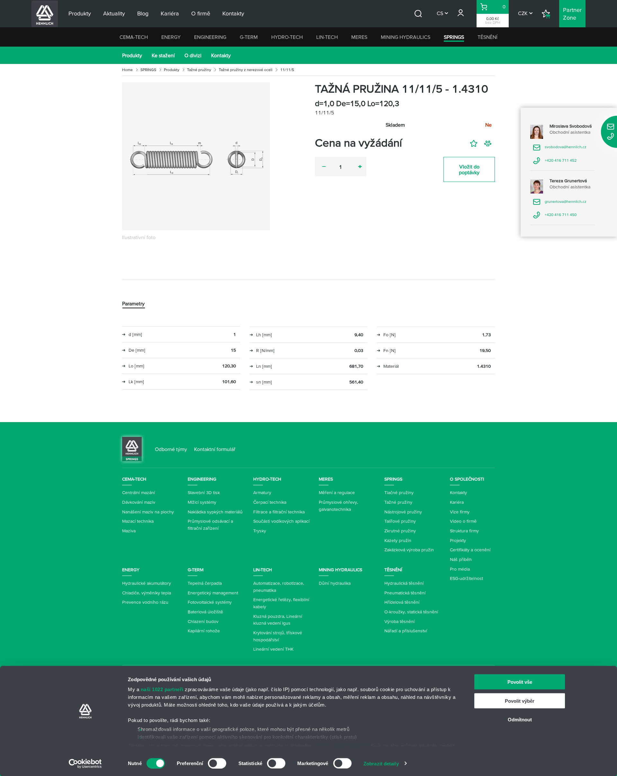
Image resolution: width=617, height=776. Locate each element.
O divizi (192, 55)
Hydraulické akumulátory (146, 583)
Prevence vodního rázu (145, 602)
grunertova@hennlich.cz (559, 203)
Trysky (259, 530)
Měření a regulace (337, 492)
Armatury (262, 492)
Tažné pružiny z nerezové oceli (246, 70)
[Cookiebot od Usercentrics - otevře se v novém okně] (85, 763)
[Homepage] (132, 448)
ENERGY (171, 37)
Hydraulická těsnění (404, 583)
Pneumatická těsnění (404, 592)
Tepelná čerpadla (205, 583)
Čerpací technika (269, 502)
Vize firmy (459, 511)
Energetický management (213, 592)
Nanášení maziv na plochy (148, 511)
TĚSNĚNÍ (487, 37)
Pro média (460, 569)
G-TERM (249, 37)
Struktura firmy (464, 530)
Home (127, 70)
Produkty (132, 55)
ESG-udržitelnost (466, 578)
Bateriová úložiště (205, 611)
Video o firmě (463, 521)
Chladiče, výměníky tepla (146, 592)
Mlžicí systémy (202, 502)
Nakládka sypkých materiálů (215, 511)
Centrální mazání (138, 492)
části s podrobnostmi (342, 745)
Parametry (133, 303)
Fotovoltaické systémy (210, 602)
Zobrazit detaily (381, 763)
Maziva (129, 530)
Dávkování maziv (138, 502)
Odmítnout (520, 719)
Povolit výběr (519, 700)
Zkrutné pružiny (400, 530)
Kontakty (221, 55)
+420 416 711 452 (555, 162)
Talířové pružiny (400, 521)
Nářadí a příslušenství (405, 630)
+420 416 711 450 (555, 216)
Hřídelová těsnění (401, 602)
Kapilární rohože (204, 630)
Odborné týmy (171, 449)
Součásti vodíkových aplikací (281, 521)
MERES (359, 37)
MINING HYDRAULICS (405, 37)
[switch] (217, 763)
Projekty (458, 540)
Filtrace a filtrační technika (279, 511)
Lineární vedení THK (273, 649)
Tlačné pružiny (399, 492)
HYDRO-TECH (287, 37)
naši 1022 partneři (162, 689)
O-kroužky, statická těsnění (411, 611)
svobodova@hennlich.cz (559, 149)
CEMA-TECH (134, 37)
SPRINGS (454, 37)
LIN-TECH (327, 37)
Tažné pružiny (199, 70)
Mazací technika (138, 521)
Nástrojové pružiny (403, 511)
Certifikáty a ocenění (470, 549)
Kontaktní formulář (214, 449)
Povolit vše (519, 682)
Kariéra (457, 502)
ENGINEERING (210, 37)
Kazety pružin (397, 540)
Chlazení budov (203, 621)
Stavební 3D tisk (204, 492)
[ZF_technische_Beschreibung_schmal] (196, 156)
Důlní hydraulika (335, 583)
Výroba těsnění (399, 621)
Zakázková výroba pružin (409, 549)
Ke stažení (163, 55)
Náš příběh (461, 559)
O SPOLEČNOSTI (467, 479)
